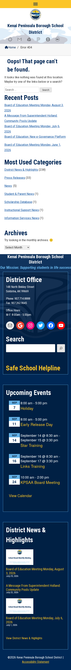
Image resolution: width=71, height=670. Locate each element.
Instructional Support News (21, 210)
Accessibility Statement (35, 662)
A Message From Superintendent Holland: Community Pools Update (30, 118)
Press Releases (14, 178)
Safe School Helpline (33, 367)
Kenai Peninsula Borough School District (35, 259)
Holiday (27, 408)
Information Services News (21, 218)
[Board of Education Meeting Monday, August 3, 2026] (35, 553)
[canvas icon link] (12, 41)
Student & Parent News (19, 194)
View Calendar (20, 495)
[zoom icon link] (59, 41)
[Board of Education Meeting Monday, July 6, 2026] (35, 602)
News (8, 186)
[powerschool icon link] (40, 41)
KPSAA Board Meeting (40, 482)
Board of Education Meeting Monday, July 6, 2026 (32, 129)
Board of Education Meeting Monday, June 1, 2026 (32, 147)
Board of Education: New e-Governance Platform (35, 136)
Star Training (32, 445)
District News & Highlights (21, 169)
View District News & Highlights (24, 638)
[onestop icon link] (50, 41)
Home (12, 47)
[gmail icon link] (21, 41)
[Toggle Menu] (35, 4)
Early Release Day (37, 424)
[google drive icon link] (31, 41)
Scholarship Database (18, 202)
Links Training (33, 466)
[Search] (61, 348)
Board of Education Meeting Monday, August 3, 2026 (34, 107)
